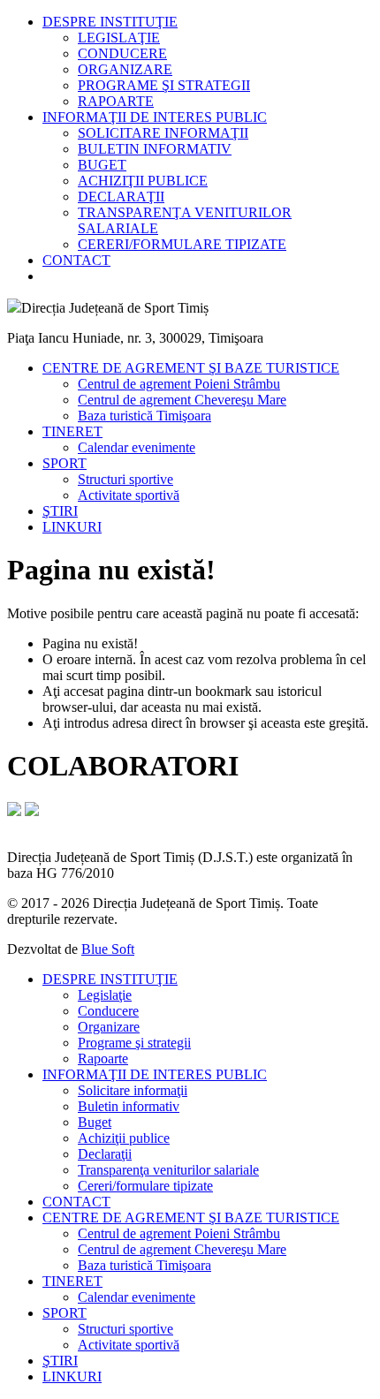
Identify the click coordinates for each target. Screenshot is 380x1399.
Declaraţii (105, 1153)
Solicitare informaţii (132, 1090)
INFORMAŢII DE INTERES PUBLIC (154, 117)
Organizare (109, 1026)
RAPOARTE (116, 101)
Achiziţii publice (124, 1138)
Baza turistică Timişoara (144, 415)
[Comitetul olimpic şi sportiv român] (14, 811)
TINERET (72, 431)
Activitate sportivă (128, 495)
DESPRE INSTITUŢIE (110, 21)
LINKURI (72, 526)
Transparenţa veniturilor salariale (168, 1169)
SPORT (64, 463)
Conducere (108, 1010)
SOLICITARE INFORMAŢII (163, 132)
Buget (94, 1122)
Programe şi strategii (134, 1042)
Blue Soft (107, 949)
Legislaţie (105, 994)
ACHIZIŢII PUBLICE (143, 180)
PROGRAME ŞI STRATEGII (164, 85)
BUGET (102, 164)
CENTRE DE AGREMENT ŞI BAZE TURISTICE (190, 367)
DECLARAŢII (121, 196)
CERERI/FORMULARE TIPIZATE (182, 244)
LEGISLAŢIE (119, 37)
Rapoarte (103, 1058)
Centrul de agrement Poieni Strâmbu (179, 383)
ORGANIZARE (125, 69)
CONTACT (76, 260)
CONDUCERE (122, 53)
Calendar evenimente (136, 447)
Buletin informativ (128, 1106)
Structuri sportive (125, 479)
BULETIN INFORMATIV (155, 148)
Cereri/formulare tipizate (145, 1185)
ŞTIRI (60, 510)
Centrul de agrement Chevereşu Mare (182, 399)
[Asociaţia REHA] (32, 811)
